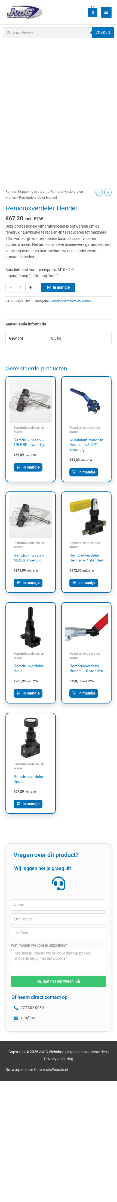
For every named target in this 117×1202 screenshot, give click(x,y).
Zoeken (103, 32)
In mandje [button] (31, 467)
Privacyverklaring (58, 1059)
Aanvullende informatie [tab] (25, 324)
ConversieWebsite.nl (51, 1069)
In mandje (61, 287)
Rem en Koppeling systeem (26, 191)
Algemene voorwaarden (87, 1052)
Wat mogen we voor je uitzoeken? (39, 945)
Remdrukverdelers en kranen (71, 301)
